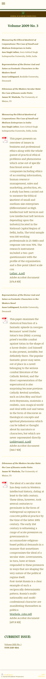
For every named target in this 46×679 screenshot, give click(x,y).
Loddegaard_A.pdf (20, 441)
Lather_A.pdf (17, 273)
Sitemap (10, 674)
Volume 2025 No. (12, 644)
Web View (41, 676)
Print (5, 674)
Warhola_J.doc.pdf (21, 614)
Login (43, 674)
